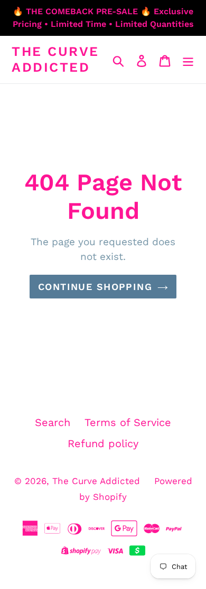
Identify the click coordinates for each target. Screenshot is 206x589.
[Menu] (188, 59)
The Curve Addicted (55, 59)
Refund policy (103, 443)
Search (52, 422)
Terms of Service (128, 422)
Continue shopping (95, 286)
